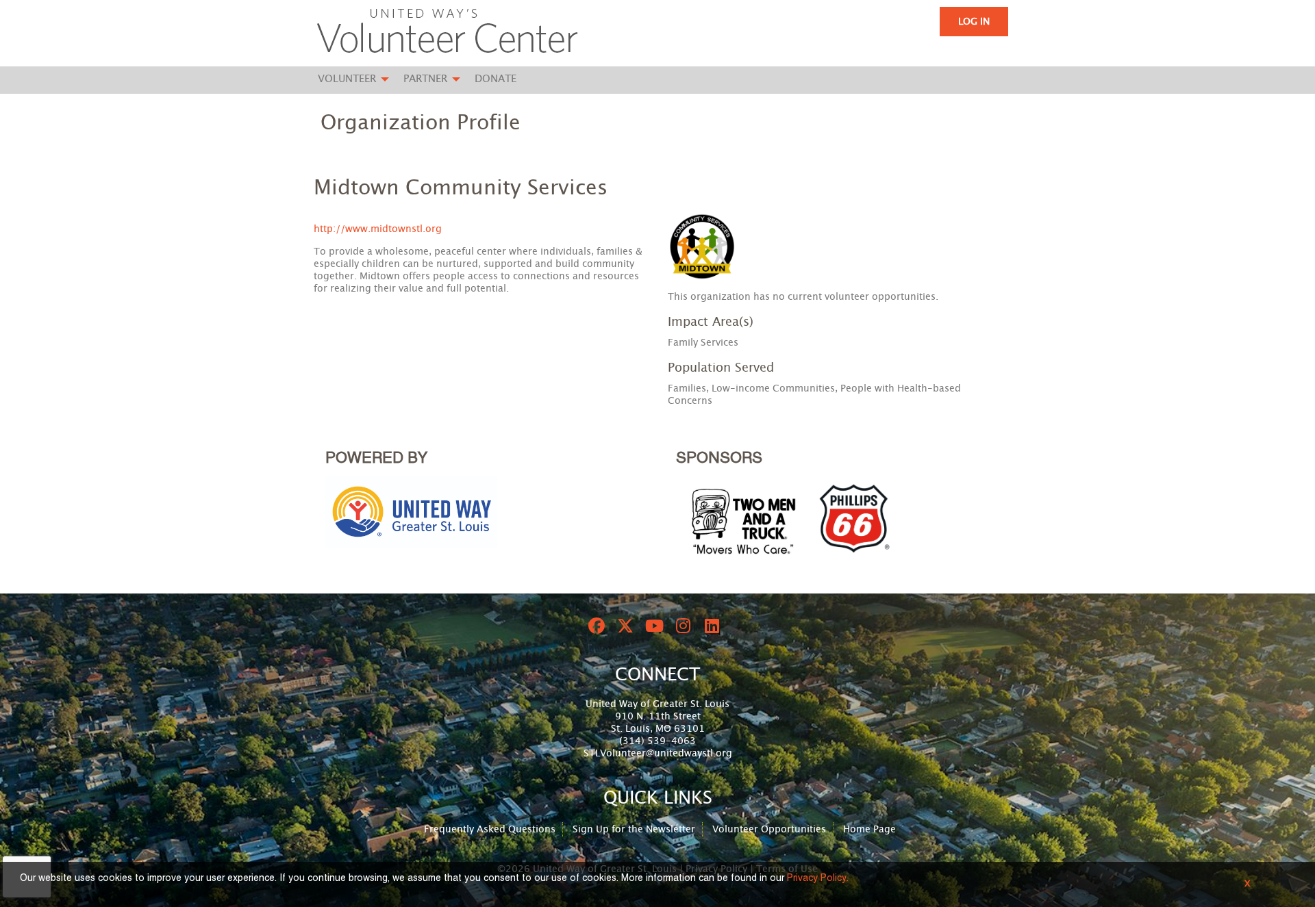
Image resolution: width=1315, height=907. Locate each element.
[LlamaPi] (447, 33)
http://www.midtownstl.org (378, 229)
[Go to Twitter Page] (623, 626)
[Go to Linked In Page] (710, 626)
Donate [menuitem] (495, 79)
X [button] (1247, 884)
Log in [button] (974, 22)
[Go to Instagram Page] (681, 626)
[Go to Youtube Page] (652, 626)
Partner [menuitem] (425, 79)
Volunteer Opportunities (769, 829)
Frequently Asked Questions (489, 829)
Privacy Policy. (818, 878)
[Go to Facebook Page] (594, 626)
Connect (657, 675)
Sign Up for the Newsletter (634, 829)
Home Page (869, 829)
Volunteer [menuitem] (347, 79)
